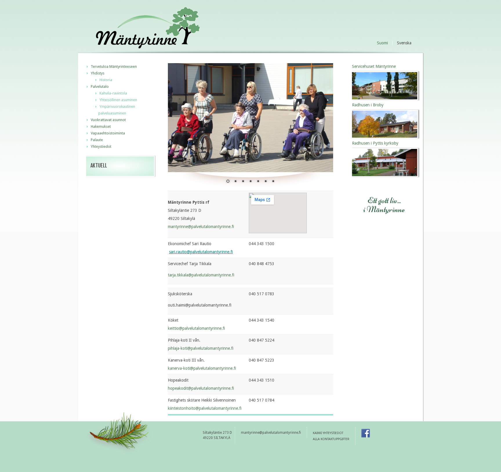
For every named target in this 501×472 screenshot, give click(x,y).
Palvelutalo (100, 86)
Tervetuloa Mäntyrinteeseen (114, 66)
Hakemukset (101, 126)
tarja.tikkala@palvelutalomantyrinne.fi (201, 275)
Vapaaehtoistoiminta (108, 133)
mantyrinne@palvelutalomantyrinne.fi (201, 226)
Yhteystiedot (101, 146)
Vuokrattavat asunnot (108, 120)
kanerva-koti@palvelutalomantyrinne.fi (202, 368)
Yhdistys (97, 73)
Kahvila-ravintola (113, 93)
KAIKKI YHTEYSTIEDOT (328, 433)
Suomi (382, 43)
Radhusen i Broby (368, 105)
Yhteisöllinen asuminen (118, 100)
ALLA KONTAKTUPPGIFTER (331, 439)
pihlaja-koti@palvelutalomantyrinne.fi (200, 348)
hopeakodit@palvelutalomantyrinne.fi (201, 388)
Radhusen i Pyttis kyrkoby (375, 143)
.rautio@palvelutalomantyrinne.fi (204, 251)
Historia (105, 80)
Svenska (404, 43)
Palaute (97, 140)
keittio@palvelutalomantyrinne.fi (196, 328)
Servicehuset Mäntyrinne (374, 66)
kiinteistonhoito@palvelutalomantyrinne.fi (205, 408)
